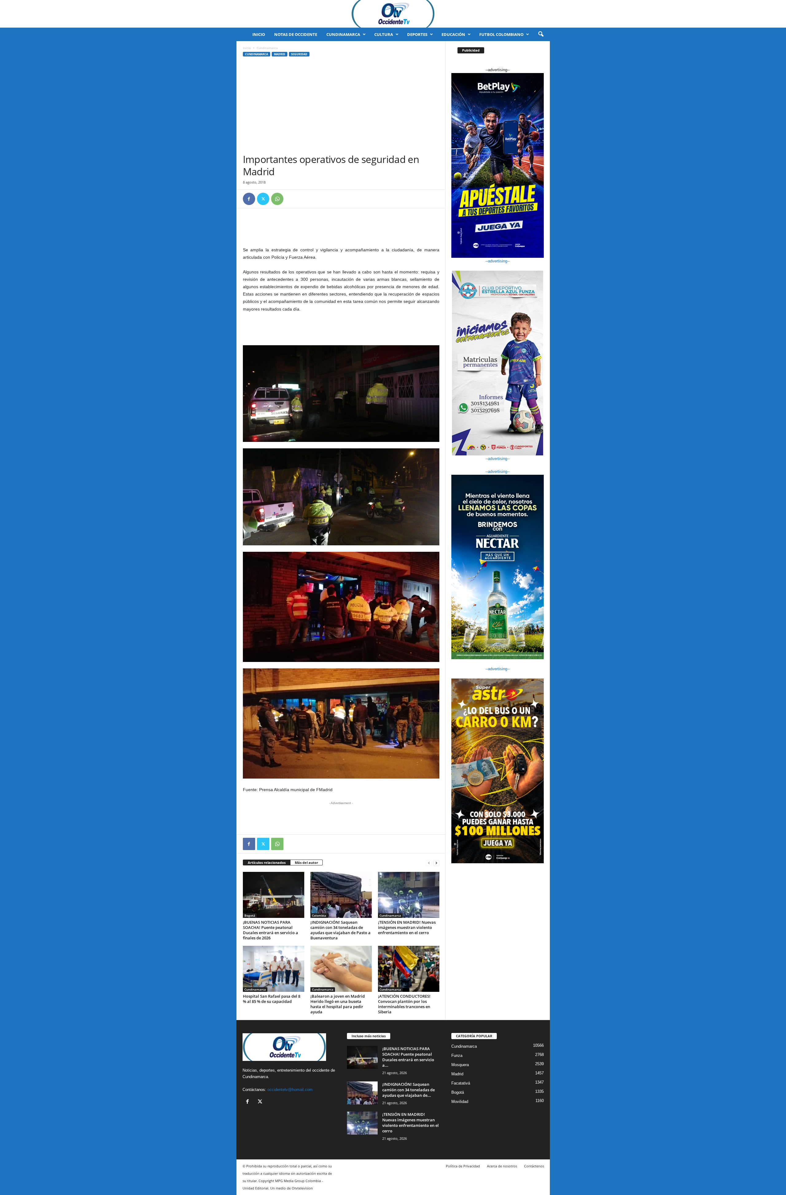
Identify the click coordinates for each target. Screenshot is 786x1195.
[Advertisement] (341, 107)
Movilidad (459, 1101)
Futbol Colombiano (501, 34)
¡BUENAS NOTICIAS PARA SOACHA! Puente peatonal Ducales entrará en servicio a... (408, 1057)
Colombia (319, 915)
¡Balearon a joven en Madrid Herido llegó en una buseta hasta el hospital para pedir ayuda (337, 1004)
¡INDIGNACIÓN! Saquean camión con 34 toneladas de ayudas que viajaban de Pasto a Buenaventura (340, 930)
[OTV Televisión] (393, 14)
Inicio (258, 34)
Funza (456, 1055)
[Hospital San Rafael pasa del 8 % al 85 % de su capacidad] (273, 969)
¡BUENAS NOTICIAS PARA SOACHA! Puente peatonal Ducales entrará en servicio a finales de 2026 (270, 930)
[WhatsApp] (277, 199)
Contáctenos (534, 1166)
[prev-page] (429, 863)
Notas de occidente (295, 34)
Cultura (383, 34)
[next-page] (436, 863)
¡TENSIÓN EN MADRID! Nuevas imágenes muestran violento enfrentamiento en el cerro (407, 927)
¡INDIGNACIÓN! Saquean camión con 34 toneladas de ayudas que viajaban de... (408, 1089)
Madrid (279, 54)
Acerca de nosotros (502, 1166)
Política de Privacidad (463, 1166)
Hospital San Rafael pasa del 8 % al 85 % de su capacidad (271, 998)
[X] (263, 199)
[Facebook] (249, 199)
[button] (540, 34)
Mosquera (460, 1064)
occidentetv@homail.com (290, 1089)
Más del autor (306, 862)
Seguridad (299, 54)
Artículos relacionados (267, 862)
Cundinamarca (343, 34)
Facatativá (460, 1083)
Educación (453, 34)
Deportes (417, 34)
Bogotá (249, 915)
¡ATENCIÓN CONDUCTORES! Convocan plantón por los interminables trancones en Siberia (404, 1004)
